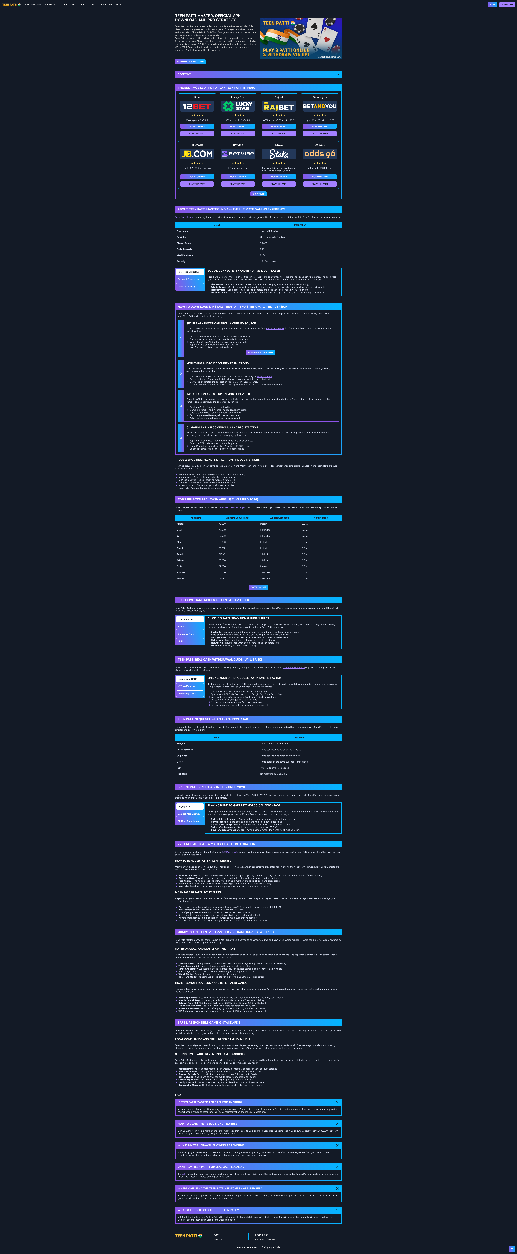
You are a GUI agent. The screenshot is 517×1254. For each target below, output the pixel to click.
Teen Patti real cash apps (232, 507)
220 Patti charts (230, 852)
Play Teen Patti (197, 133)
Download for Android (260, 352)
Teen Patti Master (184, 217)
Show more (259, 194)
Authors (217, 1234)
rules (184, 1174)
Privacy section (264, 376)
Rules (118, 4)
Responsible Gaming (264, 1239)
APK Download (32, 4)
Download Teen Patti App (190, 62)
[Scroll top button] (512, 1249)
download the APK (275, 328)
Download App (197, 126)
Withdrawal (106, 4)
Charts (93, 4)
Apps (83, 4)
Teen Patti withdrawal (294, 667)
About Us (218, 1239)
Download (507, 4)
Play (492, 4)
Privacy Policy (261, 1234)
